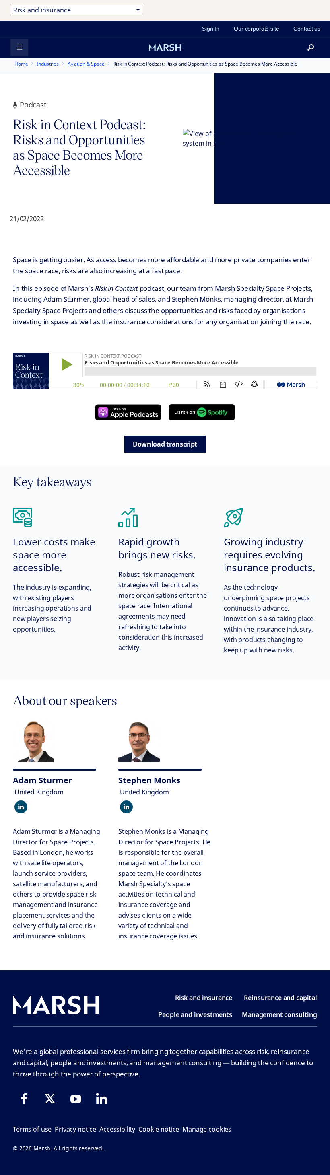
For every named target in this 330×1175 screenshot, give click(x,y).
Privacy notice (75, 1129)
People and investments (195, 1014)
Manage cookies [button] (206, 1129)
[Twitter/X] (50, 1098)
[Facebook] (24, 1098)
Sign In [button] (210, 28)
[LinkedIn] (101, 1098)
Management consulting (279, 1014)
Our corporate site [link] (256, 28)
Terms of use (32, 1129)
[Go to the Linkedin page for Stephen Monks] (126, 806)
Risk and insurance (203, 997)
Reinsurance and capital (280, 997)
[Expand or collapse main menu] (19, 47)
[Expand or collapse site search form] (311, 47)
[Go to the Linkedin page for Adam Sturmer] (20, 806)
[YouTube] (75, 1098)
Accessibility (117, 1129)
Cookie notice (158, 1129)
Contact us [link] (306, 28)
